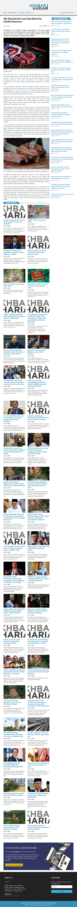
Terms (26, 905)
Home (5, 12)
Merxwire (15, 74)
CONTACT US (30, 12)
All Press (21, 12)
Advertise (42, 905)
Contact (49, 905)
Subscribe (62, 891)
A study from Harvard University (22, 90)
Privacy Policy (34, 905)
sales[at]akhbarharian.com (12, 896)
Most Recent (12, 12)
